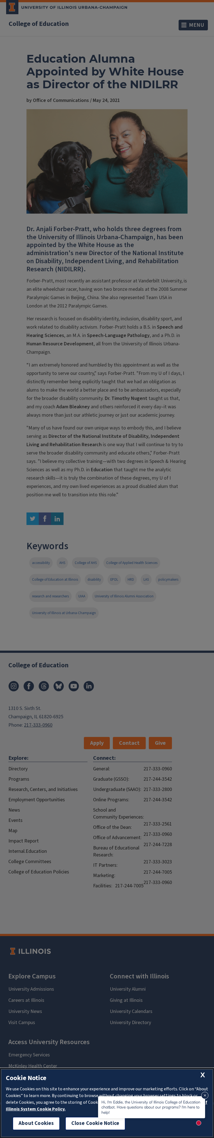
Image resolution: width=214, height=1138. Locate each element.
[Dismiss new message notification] (204, 1095)
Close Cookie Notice (95, 1123)
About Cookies (36, 1123)
